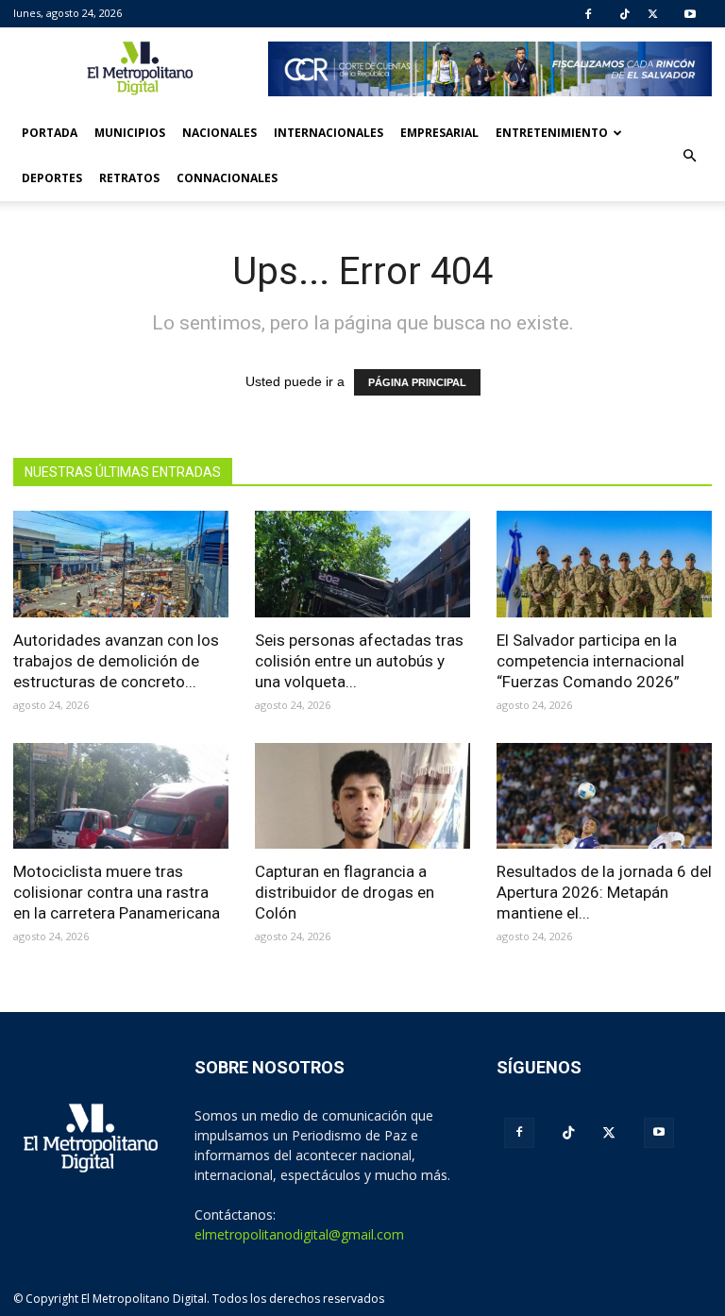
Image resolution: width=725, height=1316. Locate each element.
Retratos (129, 178)
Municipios (129, 133)
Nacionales (219, 133)
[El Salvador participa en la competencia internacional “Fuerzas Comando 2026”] (604, 564)
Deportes (52, 178)
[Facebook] (588, 14)
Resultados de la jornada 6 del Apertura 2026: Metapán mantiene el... (604, 892)
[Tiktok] (625, 14)
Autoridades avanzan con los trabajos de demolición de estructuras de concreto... (116, 661)
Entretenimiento (552, 133)
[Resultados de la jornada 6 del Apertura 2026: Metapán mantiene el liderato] (604, 796)
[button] (689, 155)
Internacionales (328, 133)
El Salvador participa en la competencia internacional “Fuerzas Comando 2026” (590, 661)
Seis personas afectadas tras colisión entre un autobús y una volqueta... (359, 661)
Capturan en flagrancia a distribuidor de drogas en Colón (344, 892)
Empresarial (439, 133)
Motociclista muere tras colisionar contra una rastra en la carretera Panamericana (116, 892)
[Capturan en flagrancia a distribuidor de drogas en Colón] (362, 796)
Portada (49, 133)
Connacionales (227, 178)
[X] (653, 14)
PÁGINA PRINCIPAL (417, 382)
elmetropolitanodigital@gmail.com (299, 1234)
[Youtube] (690, 14)
